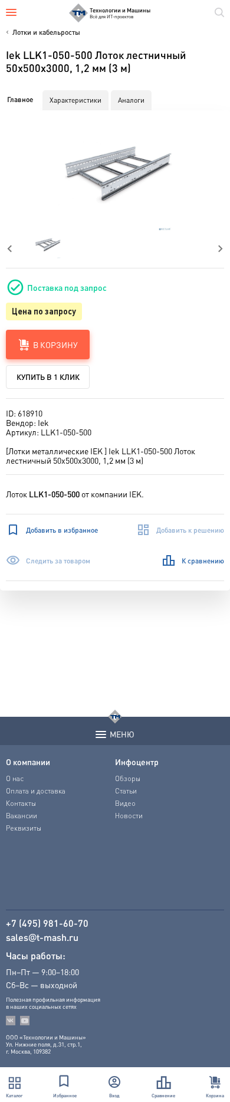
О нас (15, 778)
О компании (28, 761)
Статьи (126, 790)
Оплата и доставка (35, 790)
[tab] (20, 99)
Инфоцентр (137, 761)
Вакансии (21, 815)
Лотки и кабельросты (46, 32)
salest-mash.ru (42, 937)
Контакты (21, 803)
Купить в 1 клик (48, 377)
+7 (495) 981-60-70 (47, 923)
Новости (129, 815)
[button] (115, 174)
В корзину (55, 344)
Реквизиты (23, 828)
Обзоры (127, 778)
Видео (125, 803)
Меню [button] (122, 734)
